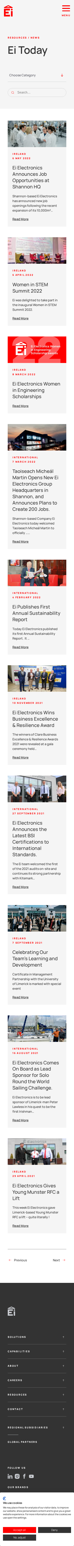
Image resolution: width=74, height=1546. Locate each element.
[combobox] (33, 76)
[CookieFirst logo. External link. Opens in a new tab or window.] (4, 1498)
